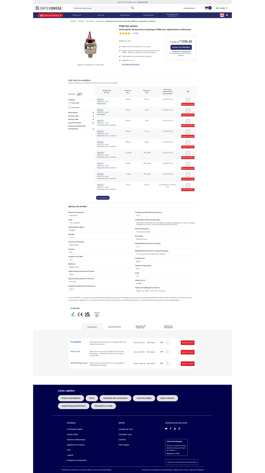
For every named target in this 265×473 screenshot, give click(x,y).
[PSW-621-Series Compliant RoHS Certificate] (73, 314)
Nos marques (125, 15)
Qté (161, 342)
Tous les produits (51, 15)
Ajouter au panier (188, 104)
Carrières (122, 440)
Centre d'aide (72, 434)
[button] (224, 15)
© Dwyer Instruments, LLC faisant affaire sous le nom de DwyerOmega (86, 470)
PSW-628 (100, 174)
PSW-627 (100, 163)
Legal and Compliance (196, 470)
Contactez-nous (189, 8)
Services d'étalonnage (76, 440)
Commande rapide (74, 429)
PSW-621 (100, 99)
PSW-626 (100, 152)
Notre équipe (124, 445)
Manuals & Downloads (168, 326)
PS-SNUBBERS (75, 342)
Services (101, 15)
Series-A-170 (75, 351)
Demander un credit (103, 406)
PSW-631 (100, 184)
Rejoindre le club (173, 453)
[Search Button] (133, 8)
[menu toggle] (42, 15)
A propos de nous (126, 429)
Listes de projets (144, 398)
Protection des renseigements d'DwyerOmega (157, 470)
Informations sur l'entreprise (172, 15)
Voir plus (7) (103, 198)
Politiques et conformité (76, 460)
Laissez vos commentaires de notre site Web (181, 462)
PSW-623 (100, 120)
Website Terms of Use (180, 470)
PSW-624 (100, 131)
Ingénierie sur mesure (76, 445)
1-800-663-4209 (142, 2)
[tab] (85, 312)
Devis (91, 398)
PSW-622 (100, 110)
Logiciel (70, 455)
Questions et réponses (141, 327)
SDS (69, 450)
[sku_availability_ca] (79, 94)
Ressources (77, 15)
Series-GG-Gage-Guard (78, 363)
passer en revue (114, 327)
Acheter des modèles (181, 47)
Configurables (148, 15)
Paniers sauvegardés (71, 398)
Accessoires (92, 328)
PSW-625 (100, 142)
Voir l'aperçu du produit (130, 64)
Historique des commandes (115, 398)
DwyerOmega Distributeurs (74, 406)
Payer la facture (167, 398)
